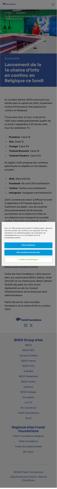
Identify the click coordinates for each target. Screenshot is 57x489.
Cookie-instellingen (28, 260)
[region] (28, 244)
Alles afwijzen (28, 245)
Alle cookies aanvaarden (28, 252)
